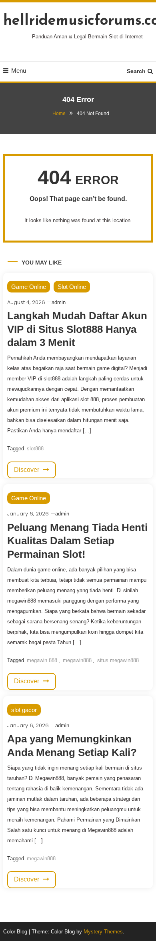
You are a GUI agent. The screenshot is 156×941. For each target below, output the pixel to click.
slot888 (35, 449)
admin (59, 302)
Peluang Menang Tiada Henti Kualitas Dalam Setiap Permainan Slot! (77, 541)
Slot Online (72, 286)
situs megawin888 (118, 660)
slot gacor (24, 709)
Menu (18, 70)
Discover (27, 469)
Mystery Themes (103, 932)
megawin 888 (42, 660)
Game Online (28, 286)
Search (136, 71)
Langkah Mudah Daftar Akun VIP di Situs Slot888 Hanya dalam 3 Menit (77, 329)
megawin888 (77, 660)
